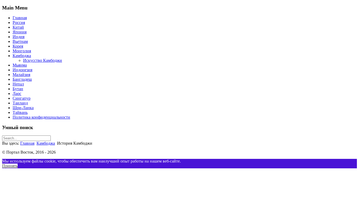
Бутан (18, 89)
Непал (18, 84)
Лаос (17, 93)
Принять (10, 166)
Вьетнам (20, 41)
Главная (20, 18)
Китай (18, 27)
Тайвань (20, 112)
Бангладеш (22, 79)
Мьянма (20, 65)
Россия (19, 22)
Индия (18, 36)
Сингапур (21, 98)
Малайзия (21, 74)
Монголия (22, 51)
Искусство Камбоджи (42, 60)
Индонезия (22, 70)
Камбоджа (22, 55)
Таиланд (20, 103)
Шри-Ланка (23, 107)
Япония (20, 32)
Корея (18, 46)
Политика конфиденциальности (41, 117)
